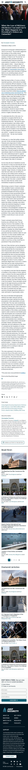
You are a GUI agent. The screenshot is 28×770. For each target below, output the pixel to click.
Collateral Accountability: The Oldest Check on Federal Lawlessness (13, 640)
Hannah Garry (12, 528)
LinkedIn (16, 420)
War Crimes (22, 410)
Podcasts (17, 723)
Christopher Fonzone (9, 42)
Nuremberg (14, 408)
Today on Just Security (9, 686)
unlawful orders (9, 410)
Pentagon (20, 408)
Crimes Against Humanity (7, 405)
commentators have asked (17, 69)
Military (19, 406)
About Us (6, 715)
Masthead (6, 718)
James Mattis (13, 406)
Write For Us (7, 720)
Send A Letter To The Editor (14, 442)
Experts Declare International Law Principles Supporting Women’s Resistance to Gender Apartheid (13, 526)
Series (16, 718)
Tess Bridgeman (13, 474)
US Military (16, 410)
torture (3, 410)
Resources (17, 720)
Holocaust (7, 406)
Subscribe (13, 700)
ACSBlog (23, 373)
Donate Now (10, 756)
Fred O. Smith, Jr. (13, 643)
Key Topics (17, 715)
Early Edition (6, 684)
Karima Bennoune (20, 528)
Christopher (7, 418)
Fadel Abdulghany (13, 501)
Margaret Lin (19, 554)
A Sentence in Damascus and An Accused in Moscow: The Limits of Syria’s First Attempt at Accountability (14, 498)
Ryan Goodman (12, 617)
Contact (6, 723)
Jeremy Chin (12, 554)
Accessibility (19, 766)
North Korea (8, 408)
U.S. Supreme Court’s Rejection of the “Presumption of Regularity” (12, 615)
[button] (25, 2)
